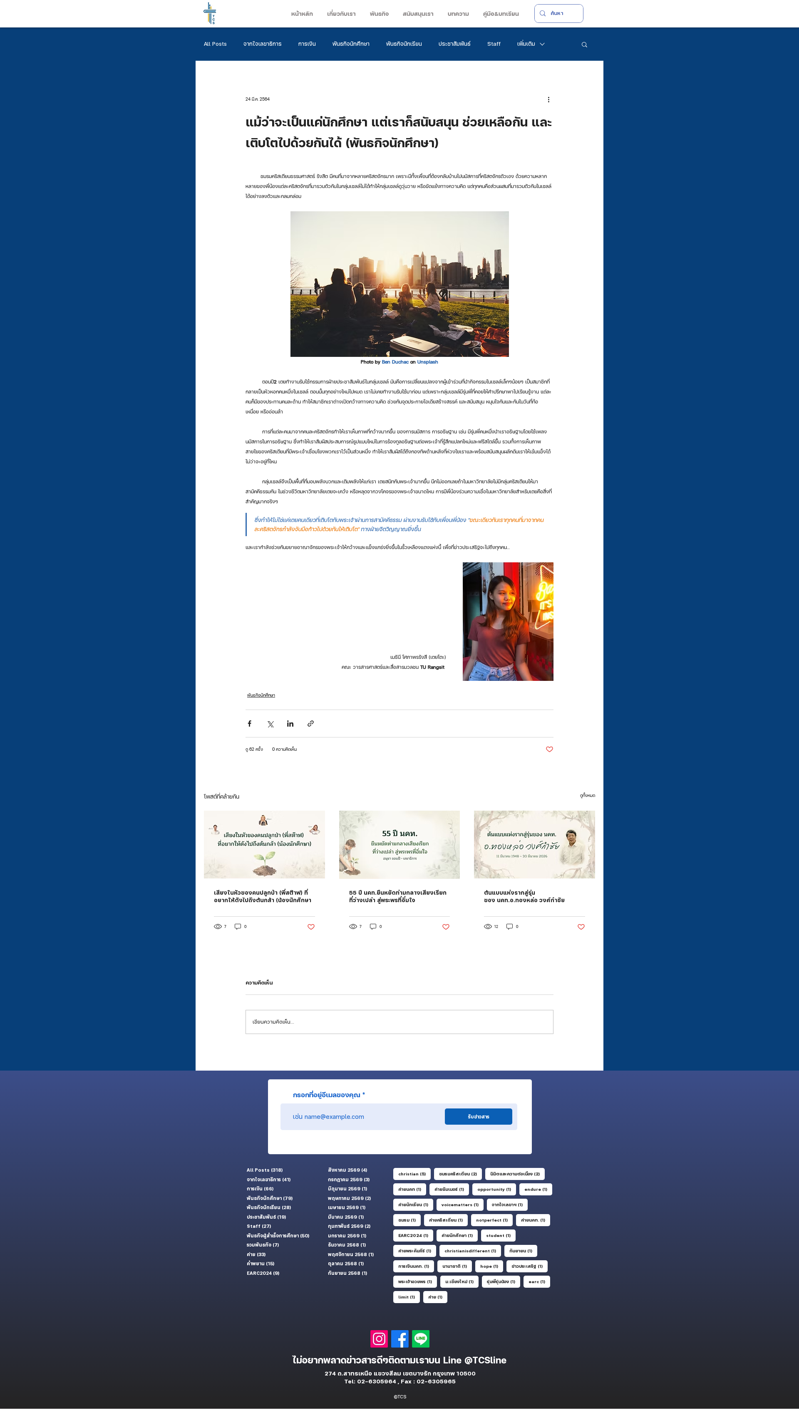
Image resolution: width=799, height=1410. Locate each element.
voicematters (463, 1204)
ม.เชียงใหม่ (462, 1281)
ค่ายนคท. (535, 1220)
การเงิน (307, 43)
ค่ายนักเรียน (415, 1204)
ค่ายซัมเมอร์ (451, 1189)
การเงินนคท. (416, 1266)
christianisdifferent (472, 1250)
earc (539, 1281)
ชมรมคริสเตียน (460, 1173)
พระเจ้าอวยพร (417, 1281)
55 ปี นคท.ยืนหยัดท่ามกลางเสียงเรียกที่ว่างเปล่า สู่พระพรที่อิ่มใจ (398, 896)
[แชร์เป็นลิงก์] (311, 723)
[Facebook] (400, 1339)
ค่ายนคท (412, 1189)
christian (414, 1173)
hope (491, 1266)
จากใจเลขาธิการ (262, 43)
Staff (494, 43)
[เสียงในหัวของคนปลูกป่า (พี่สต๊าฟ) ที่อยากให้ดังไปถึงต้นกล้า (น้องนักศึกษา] (264, 844)
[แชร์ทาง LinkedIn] (290, 723)
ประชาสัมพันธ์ (455, 43)
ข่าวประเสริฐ (529, 1266)
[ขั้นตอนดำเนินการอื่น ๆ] (548, 99)
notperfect (494, 1220)
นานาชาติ (457, 1266)
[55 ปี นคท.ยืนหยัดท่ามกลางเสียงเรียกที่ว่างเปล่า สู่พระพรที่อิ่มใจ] (399, 845)
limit (409, 1297)
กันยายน (523, 1250)
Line (453, 1360)
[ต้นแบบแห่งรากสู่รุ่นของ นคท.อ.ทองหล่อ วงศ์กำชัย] (534, 844)
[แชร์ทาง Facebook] (249, 723)
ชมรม (409, 1220)
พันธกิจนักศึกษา (351, 43)
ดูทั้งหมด (587, 795)
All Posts (215, 43)
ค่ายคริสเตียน (448, 1220)
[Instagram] (379, 1339)
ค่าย (437, 1297)
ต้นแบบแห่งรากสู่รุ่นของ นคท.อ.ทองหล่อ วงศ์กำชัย (524, 896)
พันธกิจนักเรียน (404, 43)
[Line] (420, 1339)
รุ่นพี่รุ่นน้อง (503, 1281)
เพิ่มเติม (526, 43)
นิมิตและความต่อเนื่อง (517, 1173)
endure (538, 1189)
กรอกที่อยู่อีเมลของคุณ (326, 1094)
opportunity (496, 1189)
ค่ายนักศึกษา (460, 1235)
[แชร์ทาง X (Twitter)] (270, 723)
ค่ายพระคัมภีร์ (417, 1250)
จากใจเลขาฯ (510, 1204)
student (501, 1235)
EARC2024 (415, 1235)
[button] (340, 13)
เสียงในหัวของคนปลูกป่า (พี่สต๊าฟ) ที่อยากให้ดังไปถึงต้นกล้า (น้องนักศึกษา (262, 896)
